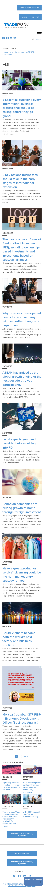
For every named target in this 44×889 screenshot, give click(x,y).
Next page (25, 756)
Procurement (7, 52)
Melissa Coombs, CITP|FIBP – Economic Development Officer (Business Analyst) (21, 718)
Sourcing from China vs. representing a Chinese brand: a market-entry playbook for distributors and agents (11, 819)
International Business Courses (17, 886)
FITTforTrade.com (22, 854)
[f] (7, 38)
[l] (11, 38)
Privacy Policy (32, 886)
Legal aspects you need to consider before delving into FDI (20, 443)
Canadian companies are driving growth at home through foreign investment (21, 508)
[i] (14, 38)
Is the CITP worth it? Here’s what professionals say (31, 814)
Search (38, 39)
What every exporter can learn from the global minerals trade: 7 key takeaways (32, 787)
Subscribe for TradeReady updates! (22, 835)
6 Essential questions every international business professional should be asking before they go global (21, 108)
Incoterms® (20, 52)
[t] (3, 38)
